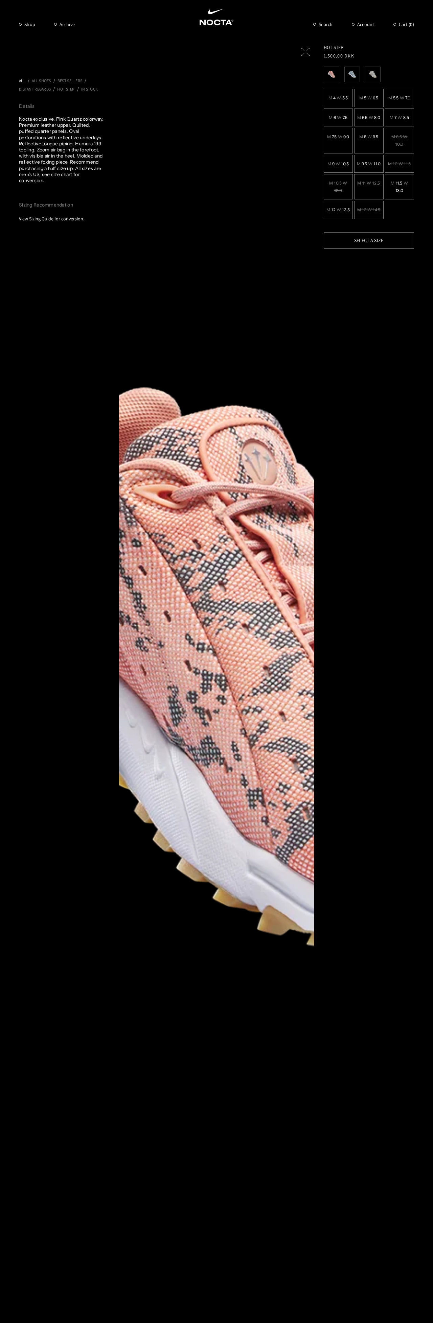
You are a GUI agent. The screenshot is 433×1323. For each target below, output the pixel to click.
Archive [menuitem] (67, 24)
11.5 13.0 (399, 187)
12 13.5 (338, 209)
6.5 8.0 (369, 117)
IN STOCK (89, 89)
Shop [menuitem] (29, 24)
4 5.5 (338, 97)
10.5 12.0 (338, 187)
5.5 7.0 (399, 97)
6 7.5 (338, 117)
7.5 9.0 (338, 136)
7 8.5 (399, 117)
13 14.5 (369, 209)
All (22, 80)
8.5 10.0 (399, 140)
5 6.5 (369, 97)
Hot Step (65, 89)
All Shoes (41, 80)
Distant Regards (35, 89)
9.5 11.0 (369, 163)
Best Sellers (70, 80)
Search (326, 24)
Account (365, 24)
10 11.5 (399, 163)
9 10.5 (338, 163)
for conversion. (51, 219)
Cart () (406, 24)
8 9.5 (369, 136)
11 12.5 (368, 183)
